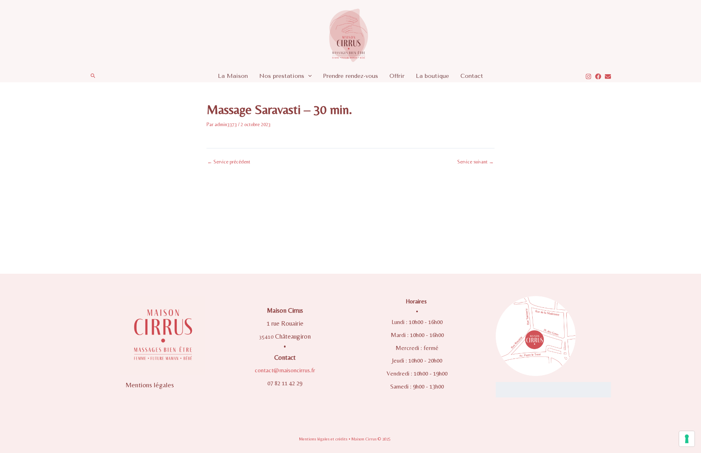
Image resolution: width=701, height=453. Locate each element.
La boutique (432, 76)
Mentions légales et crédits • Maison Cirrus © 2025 (344, 438)
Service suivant (475, 161)
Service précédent (228, 161)
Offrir (396, 76)
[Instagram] (588, 76)
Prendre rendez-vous (350, 76)
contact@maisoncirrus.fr (285, 370)
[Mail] (608, 76)
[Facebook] (598, 76)
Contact (471, 76)
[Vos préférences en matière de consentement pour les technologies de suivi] (687, 439)
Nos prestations (281, 76)
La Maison (233, 76)
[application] (308, 76)
